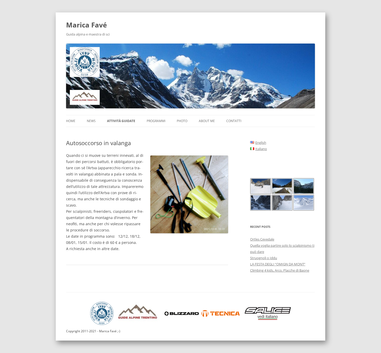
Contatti (233, 121)
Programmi (156, 121)
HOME (70, 121)
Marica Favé (86, 25)
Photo (182, 121)
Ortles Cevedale (262, 239)
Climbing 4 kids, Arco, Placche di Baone (279, 270)
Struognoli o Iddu (263, 258)
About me (207, 121)
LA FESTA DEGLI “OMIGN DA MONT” (277, 264)
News (91, 121)
